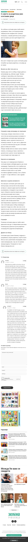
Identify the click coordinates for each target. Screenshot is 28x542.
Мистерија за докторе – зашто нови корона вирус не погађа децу (20, 505)
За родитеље (10, 11)
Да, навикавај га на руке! (19, 484)
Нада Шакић (5, 19)
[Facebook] (13, 521)
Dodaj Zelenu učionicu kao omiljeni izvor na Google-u (14, 22)
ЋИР (16, 2)
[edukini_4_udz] (11, 418)
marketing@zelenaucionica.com (14, 535)
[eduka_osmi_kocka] (11, 399)
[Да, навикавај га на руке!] (20, 478)
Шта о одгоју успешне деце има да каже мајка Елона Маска (7, 505)
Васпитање (4, 11)
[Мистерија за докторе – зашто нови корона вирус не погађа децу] (20, 498)
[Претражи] (21, 2)
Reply (25, 260)
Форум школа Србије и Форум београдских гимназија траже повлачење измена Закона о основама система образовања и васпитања (17, 457)
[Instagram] (15, 521)
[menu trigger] (25, 2)
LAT (19, 2)
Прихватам (14, 540)
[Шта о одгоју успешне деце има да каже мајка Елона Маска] (7, 498)
